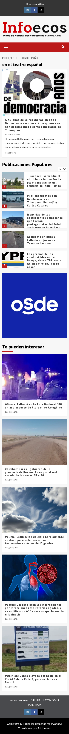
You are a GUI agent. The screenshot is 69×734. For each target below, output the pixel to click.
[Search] (63, 47)
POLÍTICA (34, 704)
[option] (34, 181)
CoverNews (25, 728)
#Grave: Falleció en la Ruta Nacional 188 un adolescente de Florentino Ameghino (33, 406)
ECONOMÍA (51, 700)
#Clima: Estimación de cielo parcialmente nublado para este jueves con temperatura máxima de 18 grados (34, 540)
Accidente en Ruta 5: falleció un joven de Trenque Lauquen (41, 240)
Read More (10, 152)
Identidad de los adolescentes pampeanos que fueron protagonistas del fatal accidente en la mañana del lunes (45, 223)
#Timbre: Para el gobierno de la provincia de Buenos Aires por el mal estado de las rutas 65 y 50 (31, 472)
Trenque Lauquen (17, 700)
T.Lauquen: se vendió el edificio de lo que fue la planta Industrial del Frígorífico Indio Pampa (44, 181)
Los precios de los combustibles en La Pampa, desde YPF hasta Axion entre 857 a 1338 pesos (44, 260)
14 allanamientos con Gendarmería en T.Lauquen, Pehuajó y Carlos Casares (42, 200)
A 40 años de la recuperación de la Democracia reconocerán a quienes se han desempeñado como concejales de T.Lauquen (33, 125)
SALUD (35, 700)
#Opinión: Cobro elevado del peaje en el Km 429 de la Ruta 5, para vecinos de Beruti (33, 679)
